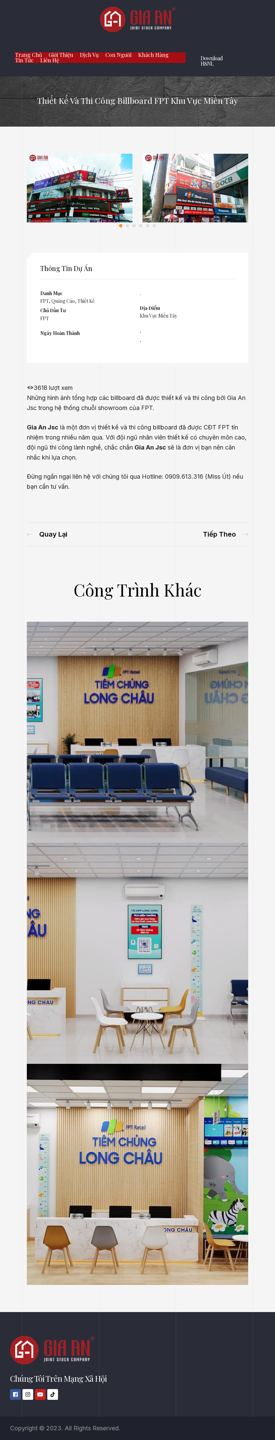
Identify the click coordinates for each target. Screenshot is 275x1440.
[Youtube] (40, 1394)
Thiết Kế (86, 301)
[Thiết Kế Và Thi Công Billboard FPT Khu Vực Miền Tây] (79, 220)
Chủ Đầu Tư (53, 310)
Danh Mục (51, 293)
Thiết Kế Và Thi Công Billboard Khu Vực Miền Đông (47, 534)
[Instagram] (27, 1394)
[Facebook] (15, 1394)
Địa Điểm (150, 308)
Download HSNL (212, 61)
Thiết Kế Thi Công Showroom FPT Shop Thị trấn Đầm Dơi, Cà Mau (225, 534)
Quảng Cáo (63, 301)
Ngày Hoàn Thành (60, 333)
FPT (44, 301)
